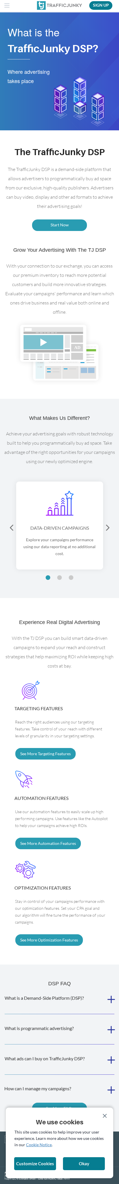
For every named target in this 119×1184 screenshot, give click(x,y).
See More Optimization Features (49, 939)
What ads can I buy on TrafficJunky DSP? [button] (45, 1058)
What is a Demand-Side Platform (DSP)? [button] (44, 998)
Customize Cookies (35, 1163)
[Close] (105, 1116)
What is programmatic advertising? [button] (39, 1028)
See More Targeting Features (45, 753)
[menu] (7, 6)
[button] (12, 528)
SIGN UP (101, 5)
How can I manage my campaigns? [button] (37, 1088)
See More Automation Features (48, 843)
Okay (84, 1163)
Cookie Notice (39, 1144)
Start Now (60, 224)
